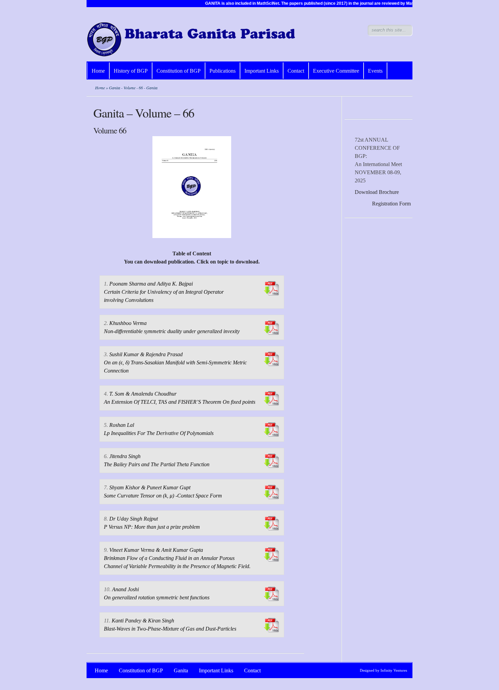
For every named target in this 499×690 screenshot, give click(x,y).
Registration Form (391, 203)
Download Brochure (377, 192)
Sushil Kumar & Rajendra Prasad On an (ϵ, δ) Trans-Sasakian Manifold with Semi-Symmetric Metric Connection (175, 362)
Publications (222, 71)
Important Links (261, 71)
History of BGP (131, 71)
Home (98, 71)
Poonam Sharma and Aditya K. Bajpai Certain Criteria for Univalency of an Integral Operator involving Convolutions (164, 292)
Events (375, 71)
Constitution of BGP (178, 71)
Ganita (181, 670)
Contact (296, 71)
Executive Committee (336, 71)
